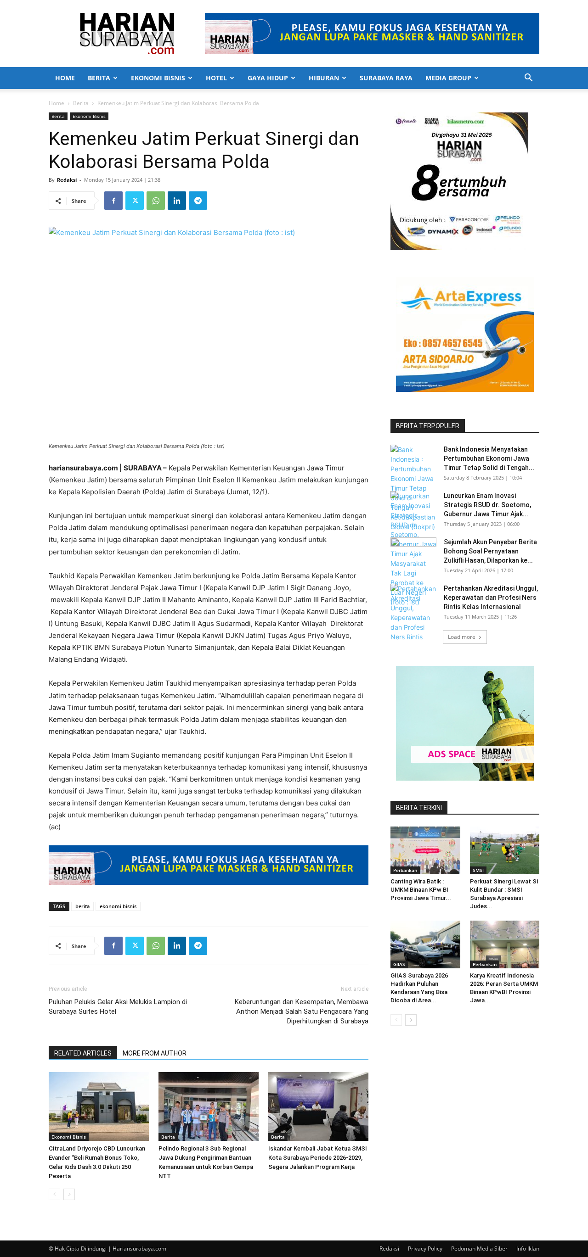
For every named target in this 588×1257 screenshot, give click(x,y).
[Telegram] (198, 200)
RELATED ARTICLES (83, 1053)
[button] (528, 78)
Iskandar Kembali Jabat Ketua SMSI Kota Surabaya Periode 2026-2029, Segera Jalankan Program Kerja (317, 1157)
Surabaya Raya (386, 77)
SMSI (478, 870)
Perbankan (405, 870)
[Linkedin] (177, 200)
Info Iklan (527, 1248)
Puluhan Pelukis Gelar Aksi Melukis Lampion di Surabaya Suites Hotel (118, 1007)
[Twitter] (134, 200)
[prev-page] (54, 1194)
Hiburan (324, 77)
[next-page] (69, 1194)
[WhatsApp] (156, 200)
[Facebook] (113, 200)
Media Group (448, 77)
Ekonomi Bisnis (158, 77)
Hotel (216, 77)
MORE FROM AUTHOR (155, 1053)
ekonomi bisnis (118, 906)
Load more (461, 637)
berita (82, 906)
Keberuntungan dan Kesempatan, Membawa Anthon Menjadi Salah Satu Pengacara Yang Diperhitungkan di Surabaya (301, 1011)
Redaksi (67, 179)
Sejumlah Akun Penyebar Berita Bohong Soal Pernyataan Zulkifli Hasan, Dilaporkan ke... (490, 551)
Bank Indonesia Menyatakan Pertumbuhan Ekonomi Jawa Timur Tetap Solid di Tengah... (489, 458)
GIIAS (399, 964)
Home (65, 77)
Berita (99, 77)
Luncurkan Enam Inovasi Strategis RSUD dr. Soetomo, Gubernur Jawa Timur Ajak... (487, 505)
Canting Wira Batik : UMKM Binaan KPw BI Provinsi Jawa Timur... (420, 889)
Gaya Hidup (268, 77)
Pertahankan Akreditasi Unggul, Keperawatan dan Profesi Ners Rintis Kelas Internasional (491, 597)
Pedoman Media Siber (479, 1248)
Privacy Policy (425, 1248)
